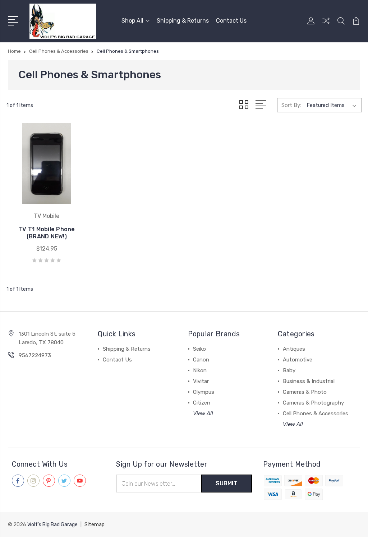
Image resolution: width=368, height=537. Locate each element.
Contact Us (231, 20)
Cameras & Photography (313, 403)
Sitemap (94, 525)
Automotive (297, 359)
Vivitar (201, 381)
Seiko (199, 349)
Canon (201, 359)
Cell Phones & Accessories (315, 413)
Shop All (132, 20)
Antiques (294, 349)
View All (203, 413)
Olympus (203, 392)
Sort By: (291, 105)
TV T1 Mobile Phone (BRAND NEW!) (46, 233)
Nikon (200, 370)
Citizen (201, 403)
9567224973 (35, 355)
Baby (289, 370)
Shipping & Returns (183, 20)
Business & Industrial (309, 381)
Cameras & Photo (305, 392)
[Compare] (326, 25)
